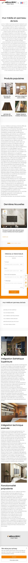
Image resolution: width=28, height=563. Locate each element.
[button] (8, 243)
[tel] (26, 279)
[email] (26, 286)
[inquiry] (26, 275)
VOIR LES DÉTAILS (7, 88)
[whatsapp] (26, 282)
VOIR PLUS (5, 237)
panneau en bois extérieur (9, 309)
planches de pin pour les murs (11, 321)
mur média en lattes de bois (10, 318)
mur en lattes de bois (8, 312)
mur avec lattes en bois (9, 324)
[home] (10, 3)
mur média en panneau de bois (11, 315)
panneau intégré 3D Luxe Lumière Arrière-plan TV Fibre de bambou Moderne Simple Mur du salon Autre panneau (21, 97)
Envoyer (14, 292)
